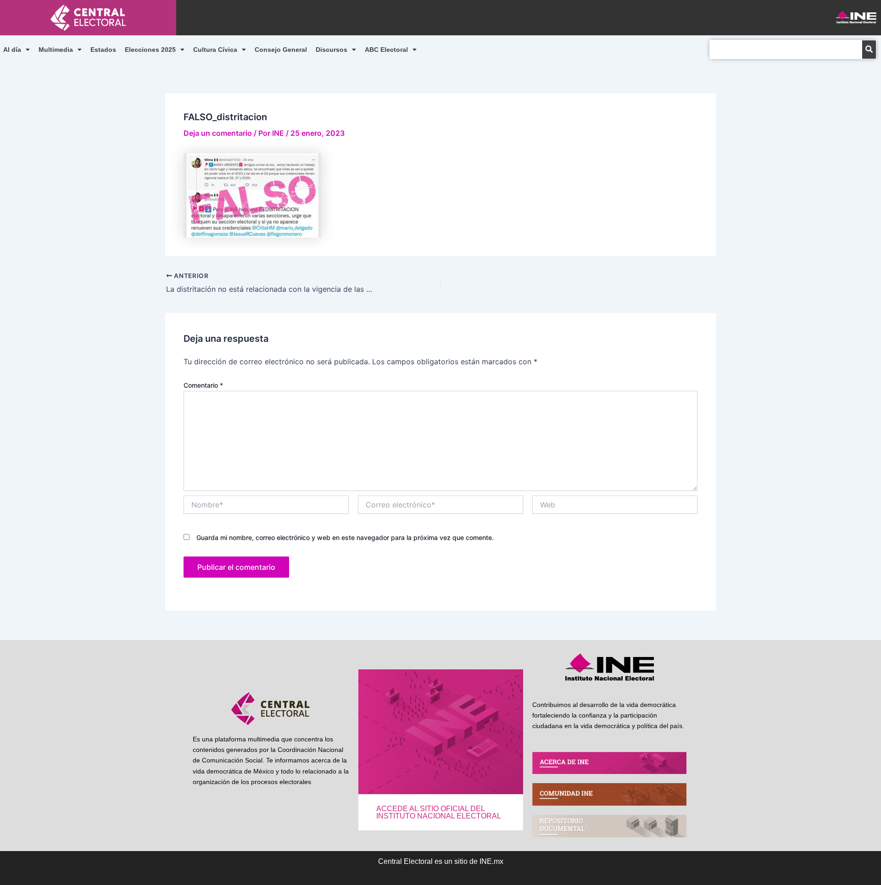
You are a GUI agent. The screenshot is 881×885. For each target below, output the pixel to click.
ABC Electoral (386, 49)
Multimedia (56, 49)
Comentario (203, 385)
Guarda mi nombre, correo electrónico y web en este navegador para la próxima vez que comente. (345, 537)
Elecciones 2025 (150, 49)
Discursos (331, 49)
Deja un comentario (218, 133)
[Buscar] (869, 49)
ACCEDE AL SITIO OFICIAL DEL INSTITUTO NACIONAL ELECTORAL (438, 812)
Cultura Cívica (215, 49)
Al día (12, 49)
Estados (103, 49)
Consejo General (281, 49)
